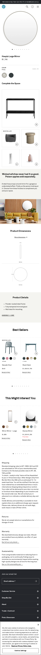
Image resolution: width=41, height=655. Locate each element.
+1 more (24, 361)
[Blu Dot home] (3, 7)
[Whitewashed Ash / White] (31, 358)
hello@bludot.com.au (32, 2)
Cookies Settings (20, 650)
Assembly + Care (8, 315)
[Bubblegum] (7, 358)
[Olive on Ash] (34, 358)
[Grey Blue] (31, 426)
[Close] (38, 624)
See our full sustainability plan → (12, 564)
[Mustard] (27, 426)
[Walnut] (27, 358)
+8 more (4, 361)
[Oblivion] (24, 426)
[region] (20, 638)
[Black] (10, 358)
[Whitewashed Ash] (7, 426)
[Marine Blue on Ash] (24, 358)
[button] (12, 49)
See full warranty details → (10, 542)
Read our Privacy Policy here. (21, 646)
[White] (14, 358)
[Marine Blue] (3, 358)
